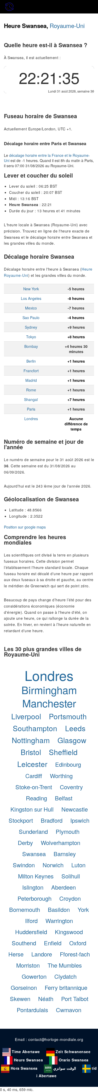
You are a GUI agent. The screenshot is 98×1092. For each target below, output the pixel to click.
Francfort (31, 370)
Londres (31, 418)
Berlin (31, 361)
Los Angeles (31, 298)
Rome (31, 389)
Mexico (31, 308)
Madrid (31, 380)
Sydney (31, 327)
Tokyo (31, 336)
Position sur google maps (25, 527)
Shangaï (31, 399)
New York (31, 288)
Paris (31, 409)
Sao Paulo (30, 317)
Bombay (31, 346)
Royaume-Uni (67, 25)
